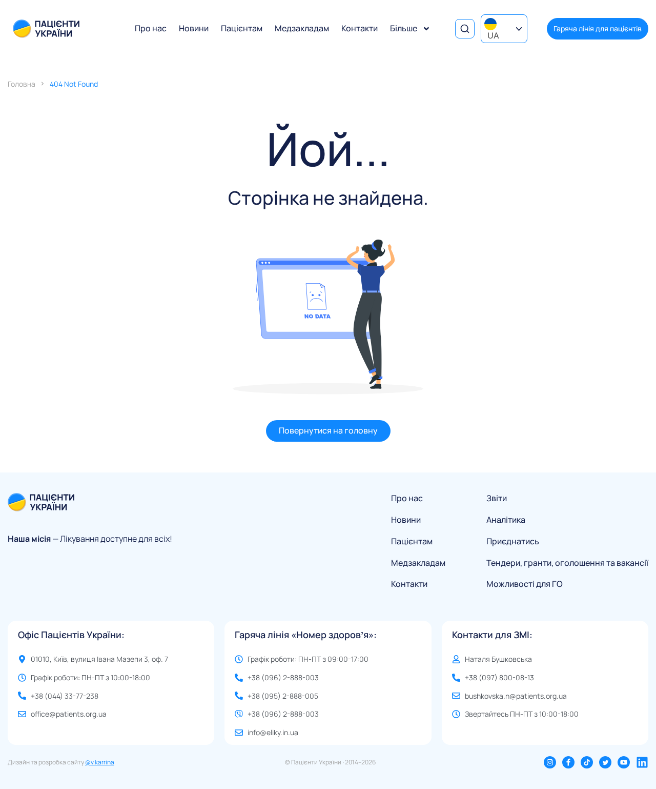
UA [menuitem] (493, 35)
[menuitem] (504, 28)
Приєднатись (512, 541)
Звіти (496, 498)
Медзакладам (302, 28)
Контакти (359, 28)
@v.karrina (99, 762)
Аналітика (505, 520)
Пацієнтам (241, 28)
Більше (403, 28)
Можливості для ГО (524, 584)
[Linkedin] (642, 762)
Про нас (151, 28)
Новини (194, 28)
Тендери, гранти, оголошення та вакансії (567, 563)
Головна (21, 84)
